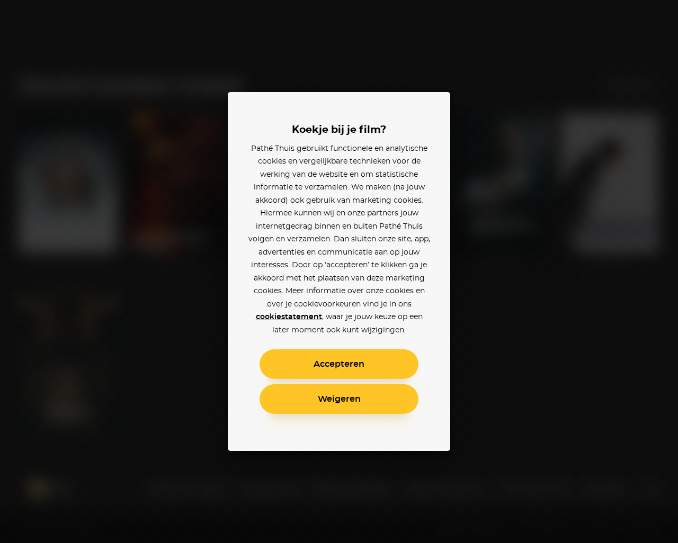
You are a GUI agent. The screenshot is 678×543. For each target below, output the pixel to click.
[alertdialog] (339, 271)
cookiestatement (289, 317)
